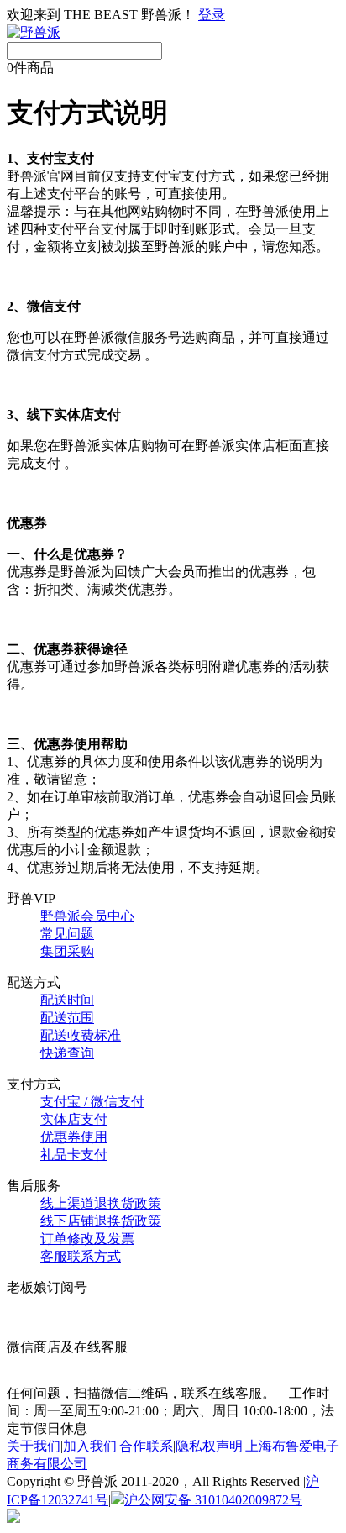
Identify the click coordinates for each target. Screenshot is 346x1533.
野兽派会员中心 (87, 916)
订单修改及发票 (87, 1238)
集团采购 (67, 951)
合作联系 (146, 1446)
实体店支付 (73, 1119)
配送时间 (67, 1000)
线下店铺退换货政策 (100, 1221)
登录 (211, 15)
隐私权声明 (209, 1446)
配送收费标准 (80, 1035)
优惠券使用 (73, 1137)
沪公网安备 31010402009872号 (213, 1500)
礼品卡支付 (73, 1154)
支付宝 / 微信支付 (92, 1102)
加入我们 (90, 1446)
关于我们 (33, 1446)
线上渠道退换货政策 (100, 1203)
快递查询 (67, 1053)
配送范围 (67, 1018)
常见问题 (67, 934)
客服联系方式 (80, 1256)
